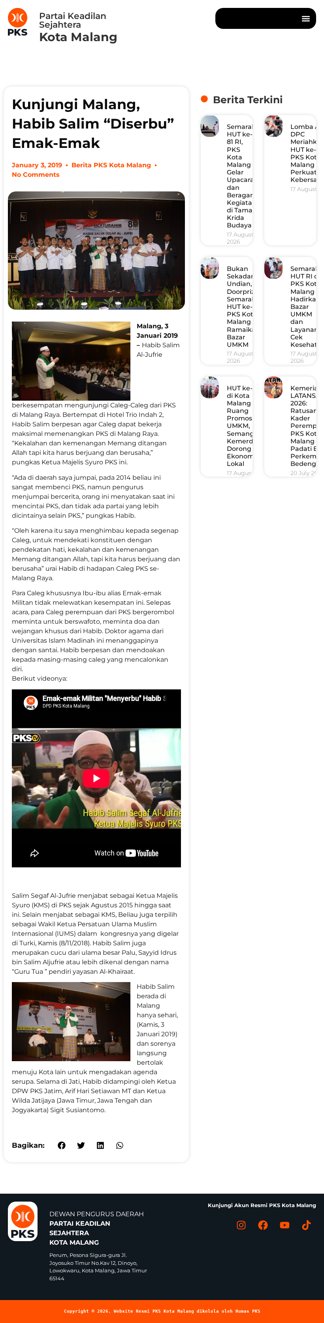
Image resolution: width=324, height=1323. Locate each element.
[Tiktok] (306, 1225)
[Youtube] (284, 1225)
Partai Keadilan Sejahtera (72, 20)
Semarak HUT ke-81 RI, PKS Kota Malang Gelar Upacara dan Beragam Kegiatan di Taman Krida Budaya (242, 176)
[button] (305, 18)
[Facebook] (263, 1225)
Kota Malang (78, 37)
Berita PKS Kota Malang (111, 165)
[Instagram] (241, 1225)
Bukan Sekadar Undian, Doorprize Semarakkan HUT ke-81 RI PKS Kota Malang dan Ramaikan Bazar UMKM (247, 306)
